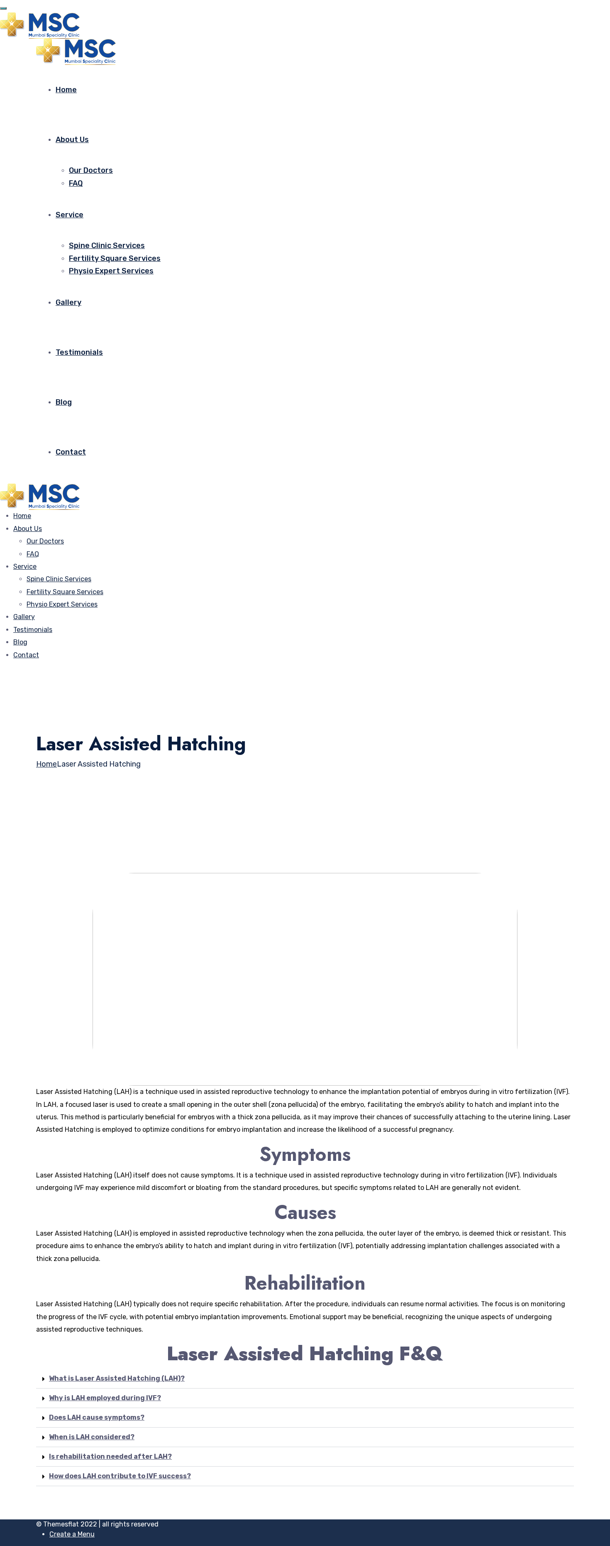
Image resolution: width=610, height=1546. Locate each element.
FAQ (76, 183)
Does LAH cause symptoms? (96, 1417)
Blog (64, 402)
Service (69, 214)
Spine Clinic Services (107, 245)
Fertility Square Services (115, 258)
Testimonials (79, 352)
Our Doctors (91, 170)
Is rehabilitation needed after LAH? (110, 1456)
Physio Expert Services (111, 270)
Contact (71, 452)
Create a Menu (72, 1534)
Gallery (68, 302)
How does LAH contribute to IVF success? (120, 1476)
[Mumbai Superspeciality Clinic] (42, 25)
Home (66, 89)
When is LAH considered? (91, 1437)
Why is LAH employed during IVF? (105, 1398)
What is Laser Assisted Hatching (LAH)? (117, 1378)
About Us (72, 139)
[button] (305, 1379)
